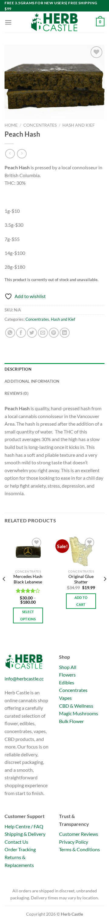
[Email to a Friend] (43, 333)
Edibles (66, 682)
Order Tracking (20, 849)
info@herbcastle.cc (24, 678)
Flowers (67, 674)
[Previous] (4, 591)
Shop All (67, 667)
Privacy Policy (73, 842)
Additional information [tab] (32, 381)
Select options (28, 615)
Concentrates (40, 125)
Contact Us (16, 842)
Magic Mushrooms (78, 713)
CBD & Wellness (76, 706)
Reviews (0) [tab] (16, 393)
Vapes (65, 698)
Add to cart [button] (81, 601)
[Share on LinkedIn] (65, 333)
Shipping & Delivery (25, 834)
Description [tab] (18, 369)
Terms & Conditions (79, 849)
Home (11, 125)
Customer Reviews (78, 834)
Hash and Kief (78, 125)
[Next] (105, 591)
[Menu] (8, 22)
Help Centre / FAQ (24, 826)
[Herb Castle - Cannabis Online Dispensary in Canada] (54, 22)
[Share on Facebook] (21, 333)
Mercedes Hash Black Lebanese (27, 579)
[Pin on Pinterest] (54, 333)
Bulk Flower (71, 721)
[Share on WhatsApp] (10, 333)
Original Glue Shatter (81, 579)
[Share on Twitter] (32, 333)
